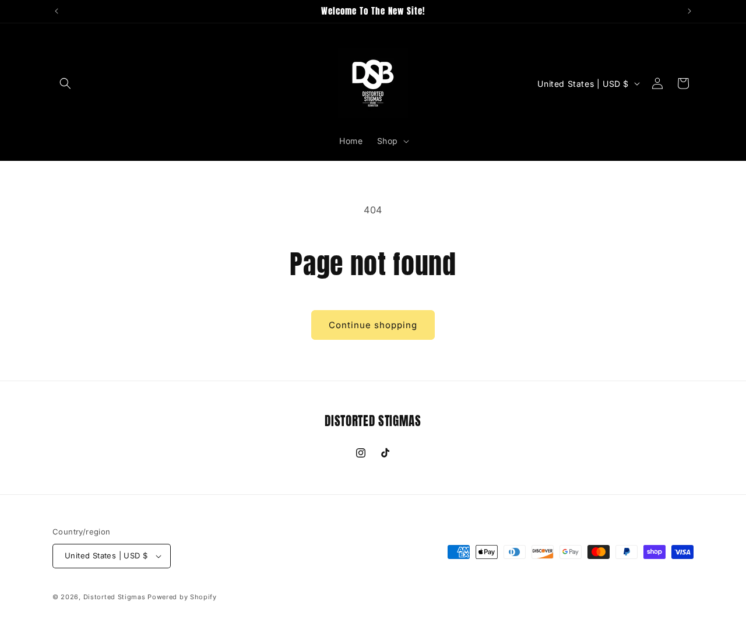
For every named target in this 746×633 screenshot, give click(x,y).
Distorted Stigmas (114, 597)
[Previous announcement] (56, 11)
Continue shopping (373, 324)
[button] (65, 83)
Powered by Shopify (182, 597)
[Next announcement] (689, 11)
